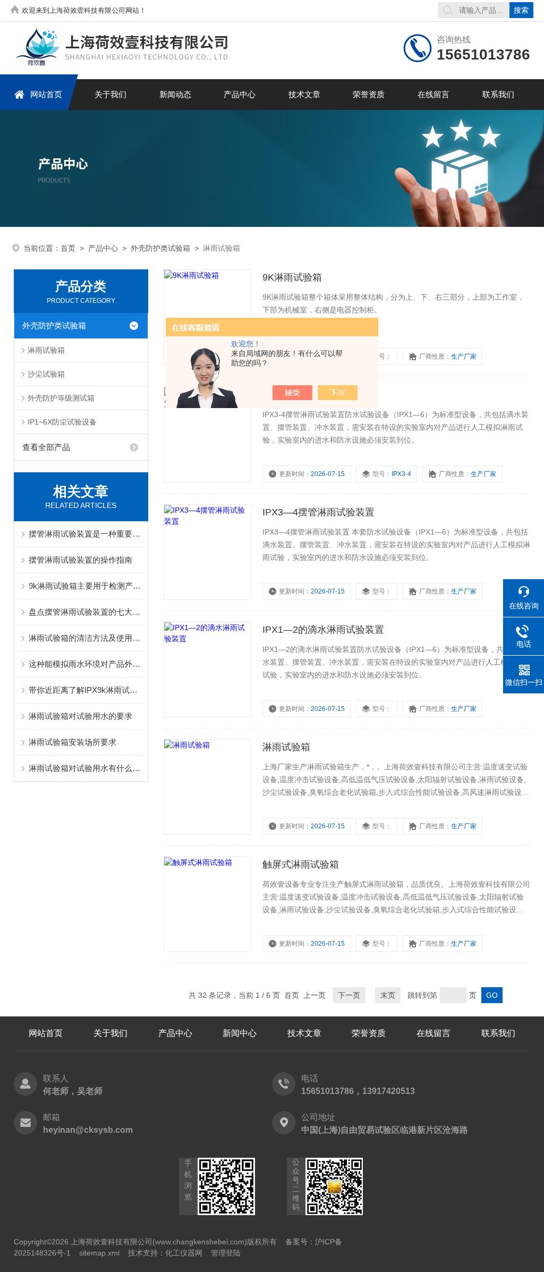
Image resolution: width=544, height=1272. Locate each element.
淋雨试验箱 (46, 350)
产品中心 (240, 94)
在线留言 (433, 94)
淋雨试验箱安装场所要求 (72, 742)
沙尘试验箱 (46, 374)
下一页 (349, 995)
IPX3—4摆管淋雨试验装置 (318, 512)
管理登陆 (226, 1253)
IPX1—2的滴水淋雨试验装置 (323, 629)
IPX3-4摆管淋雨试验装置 (315, 394)
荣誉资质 (369, 94)
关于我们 (110, 94)
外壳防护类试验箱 (160, 248)
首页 (68, 248)
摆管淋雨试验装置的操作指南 (80, 559)
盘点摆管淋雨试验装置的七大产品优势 (86, 611)
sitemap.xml (99, 1253)
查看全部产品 (46, 447)
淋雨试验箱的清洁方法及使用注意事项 (86, 637)
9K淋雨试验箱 (292, 277)
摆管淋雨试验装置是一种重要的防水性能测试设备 (86, 533)
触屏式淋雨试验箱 (300, 864)
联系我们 (498, 94)
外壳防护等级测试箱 (61, 398)
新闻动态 (175, 94)
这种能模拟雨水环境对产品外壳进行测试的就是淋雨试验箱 (86, 663)
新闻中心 (240, 1033)
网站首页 (46, 94)
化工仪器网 (183, 1253)
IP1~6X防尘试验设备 (62, 422)
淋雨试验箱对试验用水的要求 (80, 715)
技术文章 (304, 94)
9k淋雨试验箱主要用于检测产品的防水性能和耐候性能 (86, 585)
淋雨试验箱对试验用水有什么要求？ (86, 768)
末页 (387, 995)
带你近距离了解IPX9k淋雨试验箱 (86, 689)
